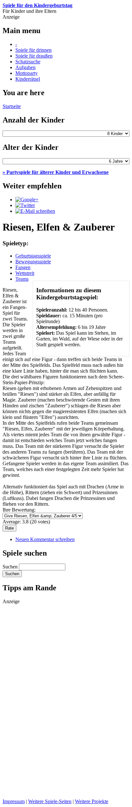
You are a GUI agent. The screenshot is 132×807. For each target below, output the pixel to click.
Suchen (11, 566)
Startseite (12, 106)
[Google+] (26, 199)
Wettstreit (24, 273)
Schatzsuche (27, 61)
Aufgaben (25, 67)
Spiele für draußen (34, 56)
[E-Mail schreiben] (35, 211)
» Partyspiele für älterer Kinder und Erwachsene (56, 172)
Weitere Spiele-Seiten (49, 801)
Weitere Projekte (91, 801)
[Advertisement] (28, 700)
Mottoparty (26, 73)
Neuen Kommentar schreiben (45, 539)
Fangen (22, 267)
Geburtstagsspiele (33, 255)
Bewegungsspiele (33, 261)
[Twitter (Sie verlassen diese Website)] (25, 205)
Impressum (14, 801)
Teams (22, 279)
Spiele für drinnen (33, 50)
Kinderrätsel (27, 79)
